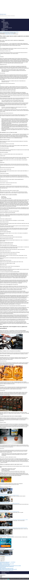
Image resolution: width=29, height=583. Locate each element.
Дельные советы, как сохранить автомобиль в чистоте (6, 570)
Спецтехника (3, 30)
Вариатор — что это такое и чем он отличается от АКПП (7, 563)
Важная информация (4, 573)
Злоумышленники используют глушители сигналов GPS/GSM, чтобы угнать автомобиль (10, 565)
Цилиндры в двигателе (3, 567)
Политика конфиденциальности (5, 571)
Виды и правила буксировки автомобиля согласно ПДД (6, 568)
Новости (4, 20)
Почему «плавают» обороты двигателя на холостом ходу (7, 549)
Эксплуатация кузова (5, 26)
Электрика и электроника (5, 29)
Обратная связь (3, 572)
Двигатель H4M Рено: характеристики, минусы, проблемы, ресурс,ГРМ (8, 569)
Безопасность (3, 28)
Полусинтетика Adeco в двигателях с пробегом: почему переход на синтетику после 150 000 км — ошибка (14, 519)
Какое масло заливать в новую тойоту (4, 562)
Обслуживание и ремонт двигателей (7, 27)
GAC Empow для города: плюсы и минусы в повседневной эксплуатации (9, 511)
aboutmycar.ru (3, 14)
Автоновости (3, 19)
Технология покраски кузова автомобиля (5, 564)
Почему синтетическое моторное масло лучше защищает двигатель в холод (9, 503)
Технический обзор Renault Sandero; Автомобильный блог (7, 566)
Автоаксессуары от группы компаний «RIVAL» (5, 555)
